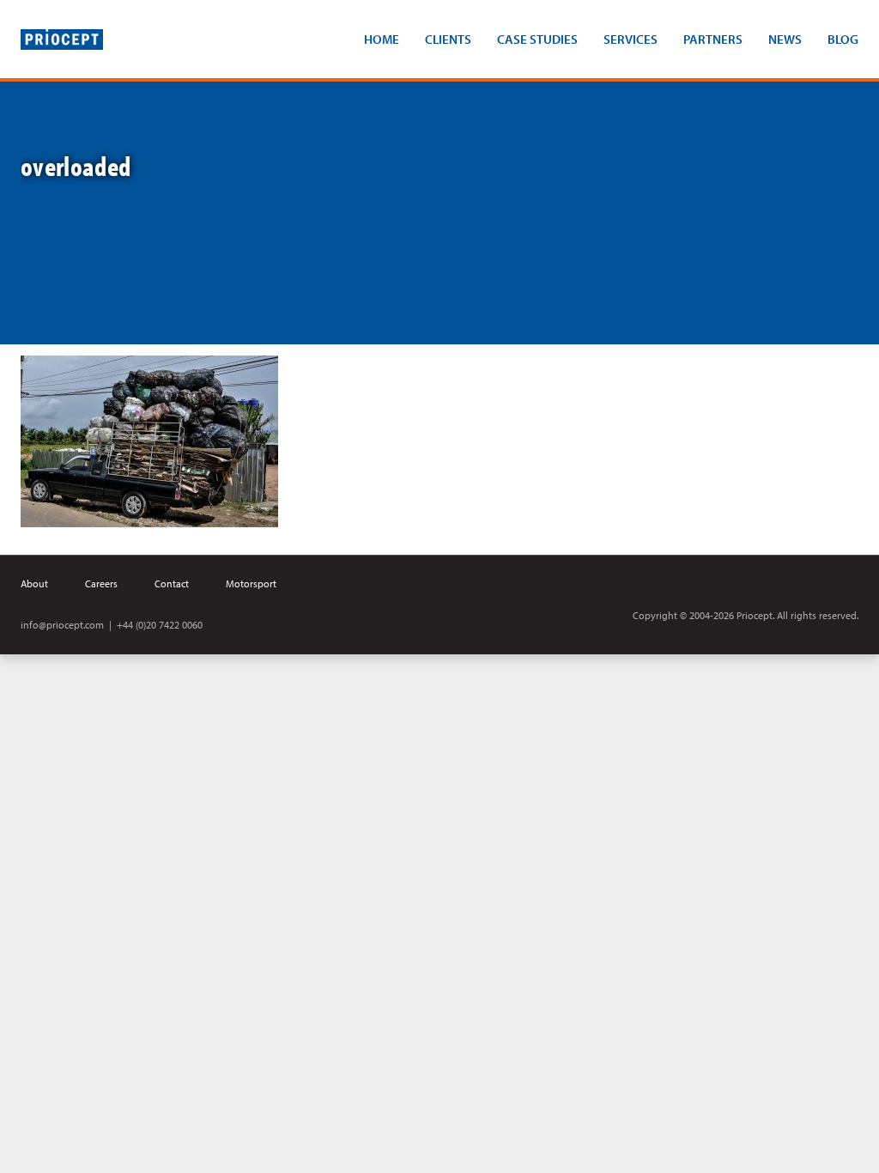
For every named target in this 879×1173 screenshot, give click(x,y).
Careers (101, 583)
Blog (842, 39)
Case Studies (537, 39)
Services (630, 39)
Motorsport (251, 583)
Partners (713, 39)
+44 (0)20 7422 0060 (160, 624)
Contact (172, 583)
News (785, 39)
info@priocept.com (62, 624)
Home (381, 39)
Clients (448, 39)
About (34, 583)
